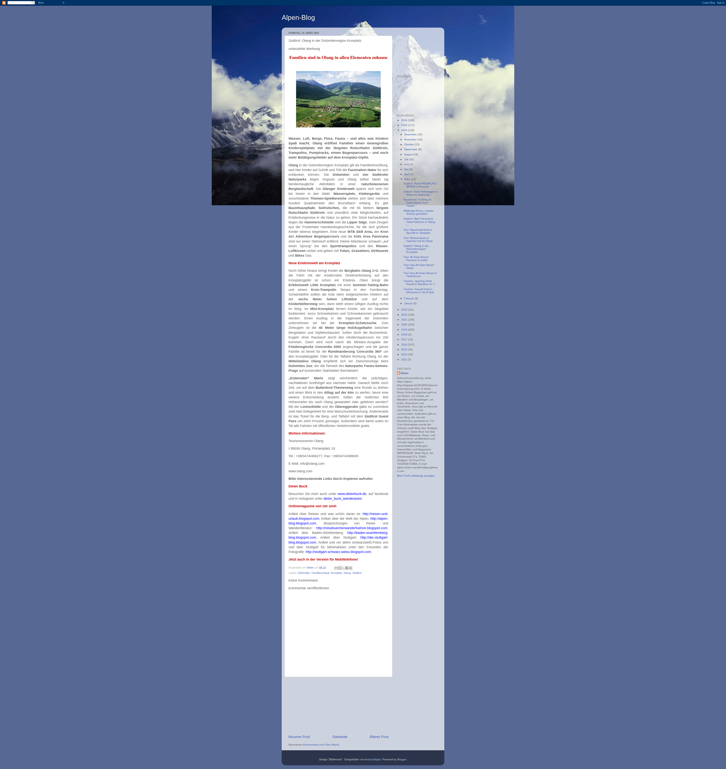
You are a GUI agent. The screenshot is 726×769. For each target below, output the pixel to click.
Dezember (410, 134)
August (408, 154)
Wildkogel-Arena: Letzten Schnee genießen (418, 212)
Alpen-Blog (298, 17)
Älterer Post (379, 737)
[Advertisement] (338, 705)
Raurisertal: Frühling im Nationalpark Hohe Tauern (417, 202)
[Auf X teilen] (343, 568)
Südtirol (356, 573)
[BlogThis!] (340, 568)
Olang (347, 573)
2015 (404, 349)
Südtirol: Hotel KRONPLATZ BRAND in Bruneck (420, 185)
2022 (404, 314)
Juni (407, 164)
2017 (404, 339)
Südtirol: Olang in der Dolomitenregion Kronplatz (416, 249)
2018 (404, 334)
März (407, 179)
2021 (404, 319)
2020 (404, 324)
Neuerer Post (299, 737)
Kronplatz (336, 573)
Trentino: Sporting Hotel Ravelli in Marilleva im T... (420, 283)
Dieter (404, 373)
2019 (404, 329)
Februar (409, 298)
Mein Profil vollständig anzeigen (416, 475)
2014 (404, 354)
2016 (404, 344)
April (407, 174)
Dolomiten (304, 573)
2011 (404, 359)
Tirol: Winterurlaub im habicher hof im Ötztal (418, 239)
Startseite (339, 737)
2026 (404, 120)
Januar (408, 303)
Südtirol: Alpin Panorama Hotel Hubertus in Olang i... (419, 221)
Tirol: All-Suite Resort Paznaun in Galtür (415, 259)
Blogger (401, 759)
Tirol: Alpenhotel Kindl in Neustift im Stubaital (417, 231)
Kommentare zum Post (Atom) (321, 744)
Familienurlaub (320, 573)
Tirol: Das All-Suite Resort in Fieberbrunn (420, 275)
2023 (404, 309)
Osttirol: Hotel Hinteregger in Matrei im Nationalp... (420, 193)
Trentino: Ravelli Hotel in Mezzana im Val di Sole (418, 291)
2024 (404, 130)
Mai (406, 169)
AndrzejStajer (373, 759)
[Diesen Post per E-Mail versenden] (336, 568)
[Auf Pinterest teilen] (350, 568)
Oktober (409, 144)
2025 (404, 125)
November (410, 139)
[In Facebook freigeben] (347, 568)
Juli (406, 159)
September (411, 149)
